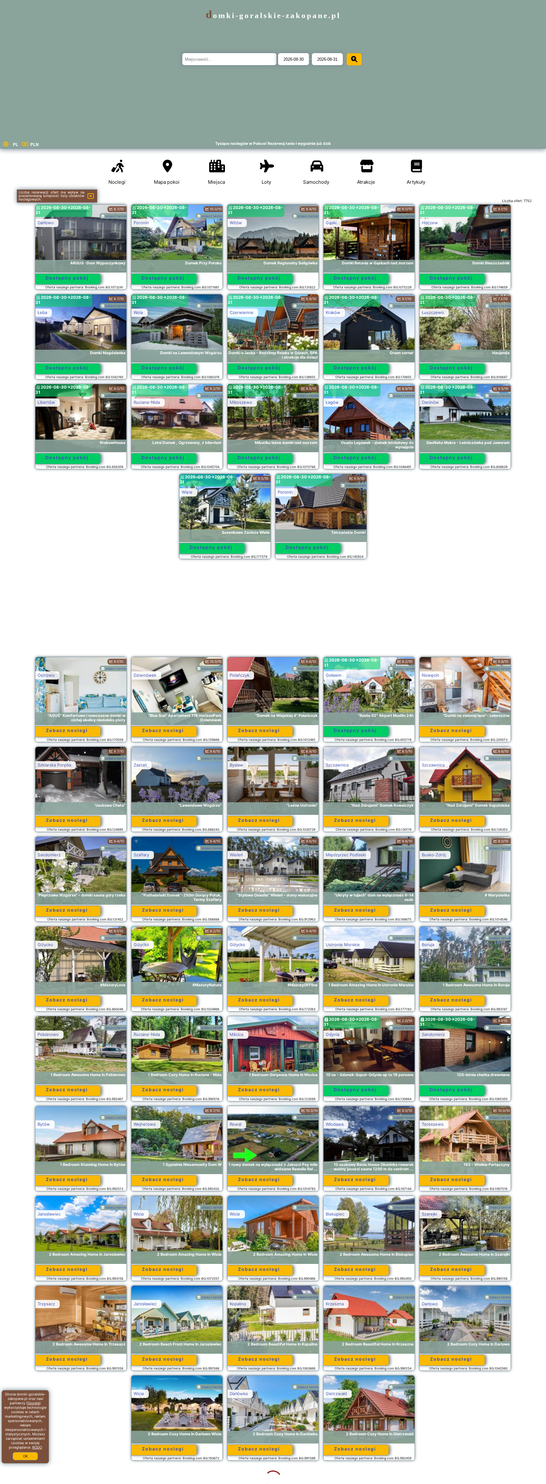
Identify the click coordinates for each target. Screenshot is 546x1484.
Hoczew (430, 222)
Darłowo (46, 222)
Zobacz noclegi (67, 730)
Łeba (42, 312)
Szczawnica (337, 764)
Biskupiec (335, 1213)
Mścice (237, 1034)
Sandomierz (49, 854)
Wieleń (236, 854)
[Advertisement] (273, 611)
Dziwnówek (145, 675)
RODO (37, 1447)
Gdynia (332, 1034)
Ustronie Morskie (343, 944)
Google (33, 1403)
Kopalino (238, 1303)
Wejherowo (145, 1124)
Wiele (187, 492)
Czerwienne (241, 312)
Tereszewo (433, 1124)
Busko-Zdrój (434, 854)
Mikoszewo (241, 402)
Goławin (334, 675)
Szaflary (141, 854)
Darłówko (143, 1393)
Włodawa (334, 1124)
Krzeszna (335, 1303)
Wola (138, 312)
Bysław (236, 764)
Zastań (140, 764)
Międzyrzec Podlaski (346, 854)
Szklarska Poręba (54, 764)
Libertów (46, 402)
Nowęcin (430, 675)
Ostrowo (46, 675)
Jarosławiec (49, 1213)
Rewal (235, 1124)
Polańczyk (239, 675)
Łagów (332, 402)
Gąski (331, 222)
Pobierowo (48, 1034)
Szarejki (429, 1213)
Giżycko (45, 944)
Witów (236, 222)
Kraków (333, 312)
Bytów (44, 1124)
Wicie (139, 1213)
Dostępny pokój (67, 277)
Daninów (430, 402)
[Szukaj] (354, 59)
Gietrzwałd (240, 1393)
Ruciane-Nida (147, 402)
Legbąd (333, 1393)
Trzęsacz (46, 1303)
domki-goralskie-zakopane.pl (273, 15)
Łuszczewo (433, 312)
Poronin (141, 222)
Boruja (428, 944)
